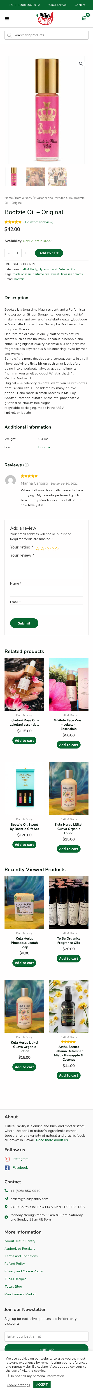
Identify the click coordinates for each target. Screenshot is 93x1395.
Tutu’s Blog (13, 1286)
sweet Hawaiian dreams (67, 274)
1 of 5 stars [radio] (37, 549)
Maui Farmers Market (20, 1294)
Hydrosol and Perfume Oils (53, 198)
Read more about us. (52, 1140)
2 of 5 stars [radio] (42, 549)
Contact (80, 5)
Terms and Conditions (21, 1256)
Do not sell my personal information (37, 1376)
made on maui (22, 274)
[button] (81, 64)
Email (15, 602)
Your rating (21, 547)
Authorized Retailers (20, 1248)
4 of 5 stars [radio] (52, 549)
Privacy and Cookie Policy (24, 1271)
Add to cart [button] (24, 740)
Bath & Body (23, 198)
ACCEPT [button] (42, 1385)
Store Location (57, 5)
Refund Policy (15, 1263)
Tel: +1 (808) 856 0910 (24, 5)
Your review (22, 555)
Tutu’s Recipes (15, 1279)
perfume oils (41, 274)
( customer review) (38, 222)
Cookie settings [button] (18, 1385)
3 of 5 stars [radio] (47, 549)
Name (15, 583)
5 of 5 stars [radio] (57, 549)
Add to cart (49, 253)
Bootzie (19, 279)
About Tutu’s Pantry (20, 1241)
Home (9, 198)
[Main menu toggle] (6, 18)
